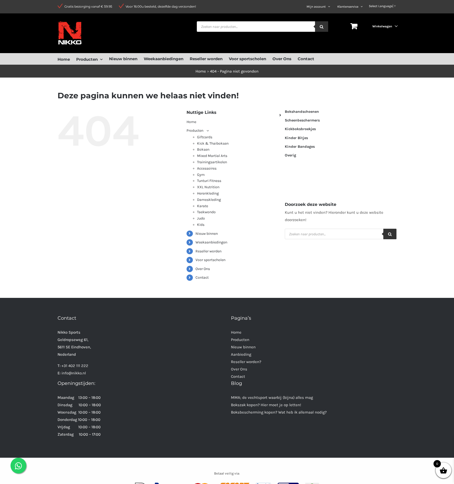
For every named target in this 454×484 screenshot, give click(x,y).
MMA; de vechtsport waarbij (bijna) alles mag (272, 397)
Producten (240, 339)
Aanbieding (241, 354)
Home (236, 332)
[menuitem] (67, 58)
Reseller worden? (246, 361)
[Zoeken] (321, 26)
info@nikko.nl (73, 373)
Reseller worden (208, 251)
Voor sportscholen (210, 260)
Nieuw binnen (206, 233)
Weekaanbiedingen (211, 242)
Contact (202, 277)
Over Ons (202, 269)
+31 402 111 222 (74, 365)
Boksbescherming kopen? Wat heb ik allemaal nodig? (279, 412)
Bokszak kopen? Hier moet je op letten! (266, 405)
